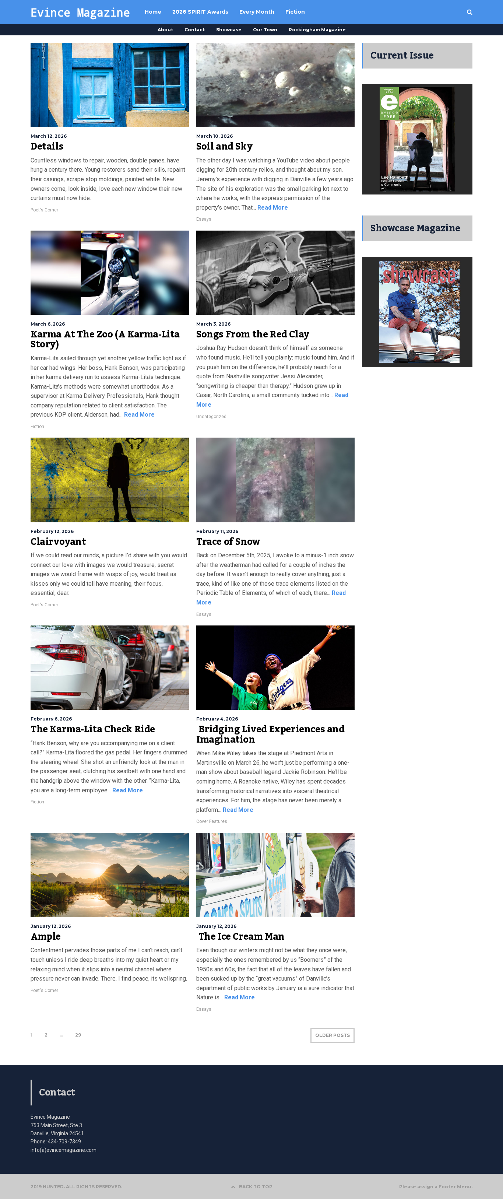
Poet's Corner (44, 210)
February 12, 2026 (52, 531)
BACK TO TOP (255, 1186)
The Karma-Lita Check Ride (93, 729)
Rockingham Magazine (317, 29)
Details (47, 146)
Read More (272, 207)
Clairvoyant (58, 542)
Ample (46, 937)
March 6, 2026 (48, 324)
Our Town (265, 29)
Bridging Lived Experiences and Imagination (270, 734)
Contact (194, 29)
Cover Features (211, 821)
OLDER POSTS (332, 1035)
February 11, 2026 (217, 531)
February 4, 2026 (217, 719)
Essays (203, 219)
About (165, 29)
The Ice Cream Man (240, 937)
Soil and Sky (224, 146)
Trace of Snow (228, 542)
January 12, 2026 (51, 926)
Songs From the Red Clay (252, 334)
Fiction (37, 426)
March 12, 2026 (49, 136)
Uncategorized (211, 416)
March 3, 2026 (213, 324)
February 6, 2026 (51, 719)
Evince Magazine (80, 12)
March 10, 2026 (214, 136)
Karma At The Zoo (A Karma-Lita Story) (105, 339)
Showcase (229, 29)
